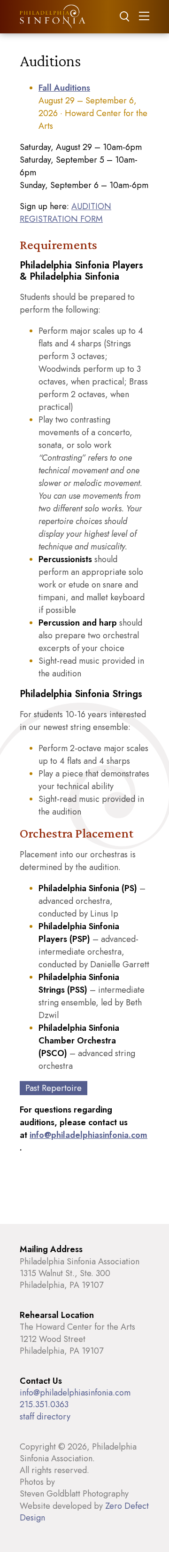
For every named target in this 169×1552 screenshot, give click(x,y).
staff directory (45, 1417)
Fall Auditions (64, 88)
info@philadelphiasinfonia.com (88, 1135)
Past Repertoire (53, 1088)
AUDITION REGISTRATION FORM (65, 212)
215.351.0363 (44, 1404)
